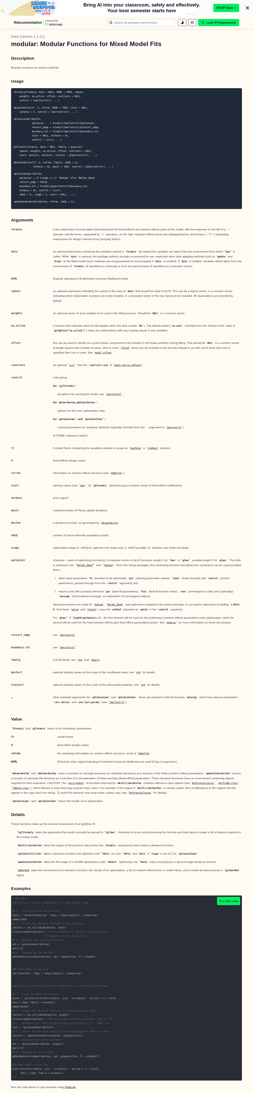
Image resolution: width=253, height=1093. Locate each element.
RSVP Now (224, 7)
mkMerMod (23, 870)
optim (74, 609)
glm (80, 660)
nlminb (91, 609)
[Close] (247, 8)
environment (76, 783)
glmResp (153, 448)
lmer (82, 485)
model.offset (103, 352)
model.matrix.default (128, 365)
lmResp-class (20, 788)
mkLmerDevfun (109, 523)
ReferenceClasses (203, 783)
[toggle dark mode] (182, 22)
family (95, 660)
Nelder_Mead (85, 565)
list (72, 365)
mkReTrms (116, 473)
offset (125, 348)
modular (171, 622)
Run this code (228, 901)
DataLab (70, 1087)
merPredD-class (228, 783)
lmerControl (113, 394)
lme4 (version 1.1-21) (28, 37)
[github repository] (192, 22)
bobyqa (108, 565)
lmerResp (135, 448)
